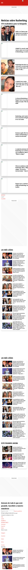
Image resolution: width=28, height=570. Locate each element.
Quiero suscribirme (18, 511)
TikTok (2, 542)
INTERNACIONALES (4, 522)
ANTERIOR (3, 195)
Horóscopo (3, 524)
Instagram (3, 533)
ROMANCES (3, 520)
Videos (2, 528)
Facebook (3, 536)
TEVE (2, 517)
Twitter (2, 539)
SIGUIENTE (3, 199)
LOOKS (2, 519)
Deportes (3, 526)
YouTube (3, 545)
